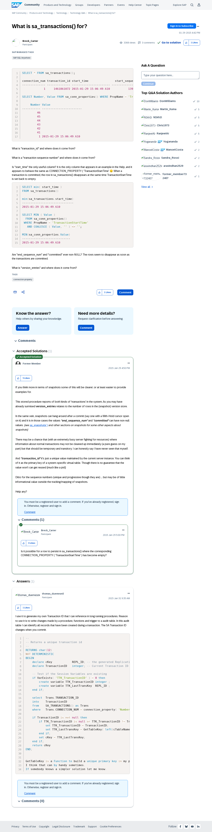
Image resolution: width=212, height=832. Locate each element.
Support (92, 826)
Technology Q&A (77, 13)
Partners (108, 5)
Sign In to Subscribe (181, 26)
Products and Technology (57, 5)
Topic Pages (152, 5)
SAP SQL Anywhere (21, 58)
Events (121, 5)
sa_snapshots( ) (39, 425)
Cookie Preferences (110, 826)
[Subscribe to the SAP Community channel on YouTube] (192, 826)
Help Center (135, 5)
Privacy (15, 826)
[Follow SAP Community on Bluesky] (186, 826)
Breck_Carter (30, 41)
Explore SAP (179, 5)
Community (32, 4)
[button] (186, 43)
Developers (93, 5)
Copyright (44, 826)
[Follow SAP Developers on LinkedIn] (198, 826)
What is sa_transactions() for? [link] (101, 13)
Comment (125, 292)
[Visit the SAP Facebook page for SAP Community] (180, 826)
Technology (61, 13)
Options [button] (198, 26)
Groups (79, 5)
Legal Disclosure (61, 826)
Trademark (79, 826)
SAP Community (19, 13)
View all (145, 186)
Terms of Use (29, 826)
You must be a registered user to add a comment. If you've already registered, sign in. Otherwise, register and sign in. (71, 503)
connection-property (22, 279)
